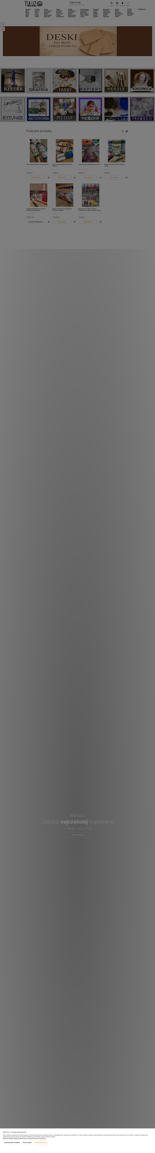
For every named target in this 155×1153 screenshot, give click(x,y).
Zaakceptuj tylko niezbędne (12, 1142)
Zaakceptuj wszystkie (41, 1142)
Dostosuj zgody (27, 1142)
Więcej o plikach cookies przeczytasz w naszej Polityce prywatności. (24, 1138)
